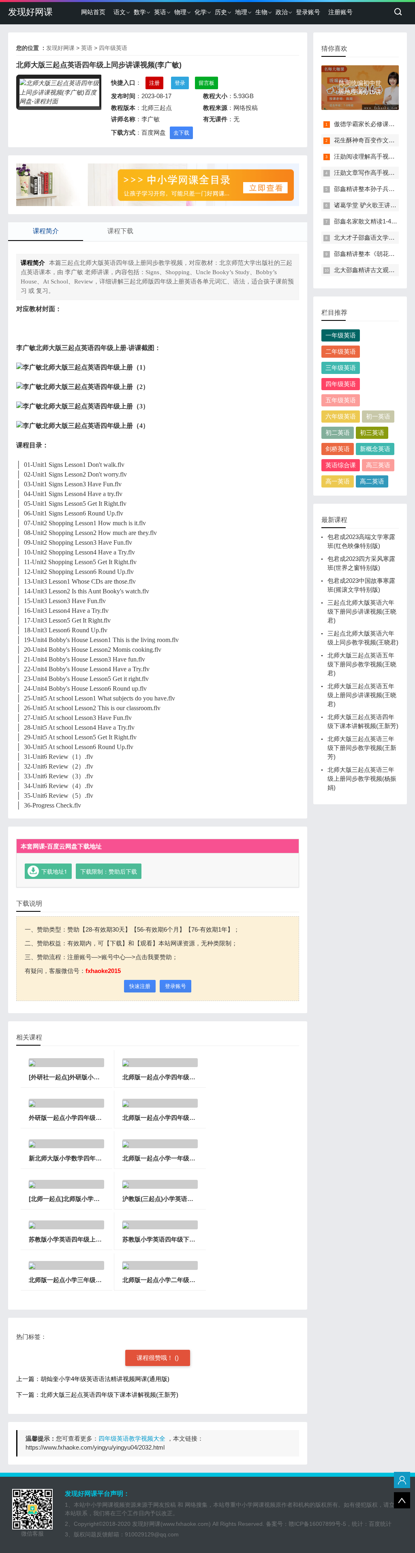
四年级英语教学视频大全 (131, 1438)
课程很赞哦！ (156, 1357)
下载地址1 (54, 871)
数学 (140, 12)
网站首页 (93, 12)
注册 (154, 83)
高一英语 (337, 481)
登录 (180, 83)
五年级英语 (340, 400)
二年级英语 (340, 351)
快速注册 (139, 986)
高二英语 (372, 481)
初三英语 (372, 432)
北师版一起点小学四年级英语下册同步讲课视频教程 (192, 1117)
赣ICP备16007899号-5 (317, 1524)
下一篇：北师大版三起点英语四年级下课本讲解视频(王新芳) (97, 1394)
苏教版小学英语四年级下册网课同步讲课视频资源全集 (195, 1239)
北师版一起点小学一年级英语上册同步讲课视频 (186, 1158)
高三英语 (378, 465)
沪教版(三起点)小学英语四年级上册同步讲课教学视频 (194, 1198)
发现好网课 (30, 12)
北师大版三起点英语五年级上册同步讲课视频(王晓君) (361, 695)
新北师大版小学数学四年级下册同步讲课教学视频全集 (102, 1158)
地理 (241, 12)
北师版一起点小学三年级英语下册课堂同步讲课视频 (99, 1279)
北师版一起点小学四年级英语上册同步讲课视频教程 (192, 1077)
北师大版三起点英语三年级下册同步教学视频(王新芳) (361, 747)
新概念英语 (375, 448)
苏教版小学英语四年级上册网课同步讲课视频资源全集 (102, 1239)
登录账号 (308, 12)
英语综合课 (340, 465)
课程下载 (120, 231)
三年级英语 (340, 367)
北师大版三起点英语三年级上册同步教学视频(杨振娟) (361, 778)
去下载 (181, 133)
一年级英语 (340, 335)
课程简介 (46, 231)
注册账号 (340, 12)
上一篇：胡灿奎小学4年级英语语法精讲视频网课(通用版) (92, 1378)
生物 (261, 12)
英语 (160, 12)
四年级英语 (113, 48)
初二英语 (337, 432)
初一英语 (378, 416)
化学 (201, 12)
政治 (282, 12)
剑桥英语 (337, 448)
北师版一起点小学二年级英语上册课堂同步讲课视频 (192, 1279)
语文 (119, 12)
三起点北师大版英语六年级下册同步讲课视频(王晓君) (361, 611)
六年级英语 (340, 416)
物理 (180, 12)
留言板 (206, 83)
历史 (221, 12)
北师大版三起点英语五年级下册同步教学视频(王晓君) (361, 664)
